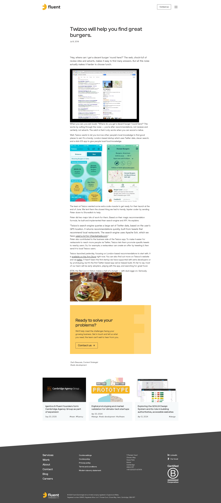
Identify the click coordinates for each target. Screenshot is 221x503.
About (46, 464)
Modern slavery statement (90, 470)
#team (72, 416)
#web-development (78, 365)
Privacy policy (85, 463)
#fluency (79, 416)
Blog (45, 474)
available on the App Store (84, 256)
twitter (79, 259)
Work (46, 459)
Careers (48, 478)
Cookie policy (84, 459)
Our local (174, 459)
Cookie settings (85, 455)
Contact (48, 469)
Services (48, 455)
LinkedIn (173, 455)
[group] (176, 6)
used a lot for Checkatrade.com (91, 235)
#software (120, 416)
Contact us (164, 7)
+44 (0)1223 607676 (134, 469)
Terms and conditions (88, 467)
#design (95, 416)
